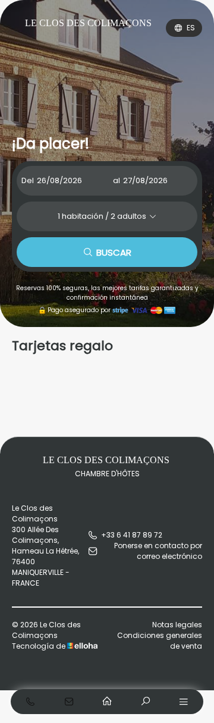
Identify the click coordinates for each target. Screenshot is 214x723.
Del (27, 180)
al (116, 180)
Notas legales (177, 625)
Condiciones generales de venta (159, 640)
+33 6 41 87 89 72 (131, 535)
